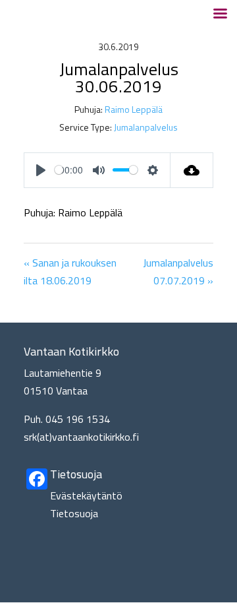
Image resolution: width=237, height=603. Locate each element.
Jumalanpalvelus (146, 127)
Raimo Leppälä (134, 109)
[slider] (59, 170)
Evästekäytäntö (86, 495)
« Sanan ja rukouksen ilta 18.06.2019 (70, 271)
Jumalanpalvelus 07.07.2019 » (178, 271)
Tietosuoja (74, 513)
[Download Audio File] (192, 170)
